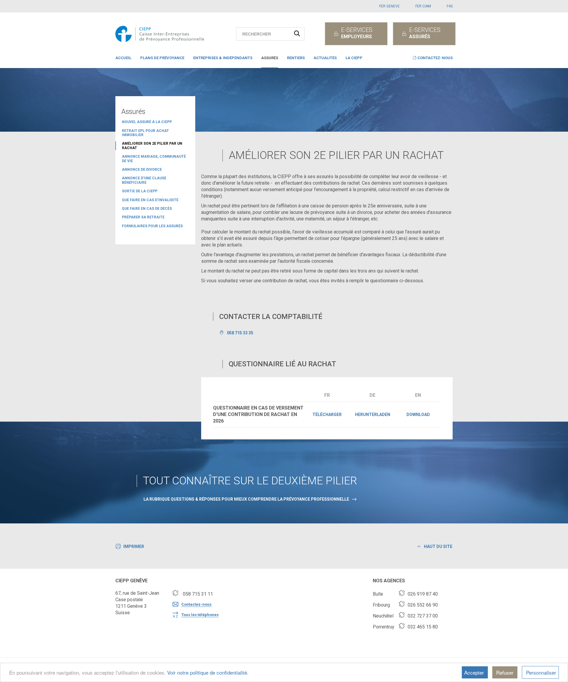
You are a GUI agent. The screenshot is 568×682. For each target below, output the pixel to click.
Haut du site (437, 546)
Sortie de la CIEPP (139, 191)
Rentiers (296, 58)
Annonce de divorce (142, 169)
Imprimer (133, 546)
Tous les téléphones (200, 614)
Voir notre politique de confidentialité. (207, 672)
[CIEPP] (161, 34)
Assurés (269, 58)
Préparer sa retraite (143, 217)
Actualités (325, 58)
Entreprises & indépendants (222, 58)
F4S (450, 6)
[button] (433, 59)
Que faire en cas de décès (147, 209)
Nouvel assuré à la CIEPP (147, 122)
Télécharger (327, 414)
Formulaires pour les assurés (152, 226)
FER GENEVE (389, 6)
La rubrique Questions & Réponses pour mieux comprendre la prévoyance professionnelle (246, 499)
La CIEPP (354, 58)
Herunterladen (372, 414)
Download (418, 414)
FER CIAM (423, 6)
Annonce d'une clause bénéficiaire (144, 180)
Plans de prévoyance (162, 58)
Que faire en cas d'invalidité (150, 200)
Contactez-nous (196, 604)
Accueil (123, 58)
